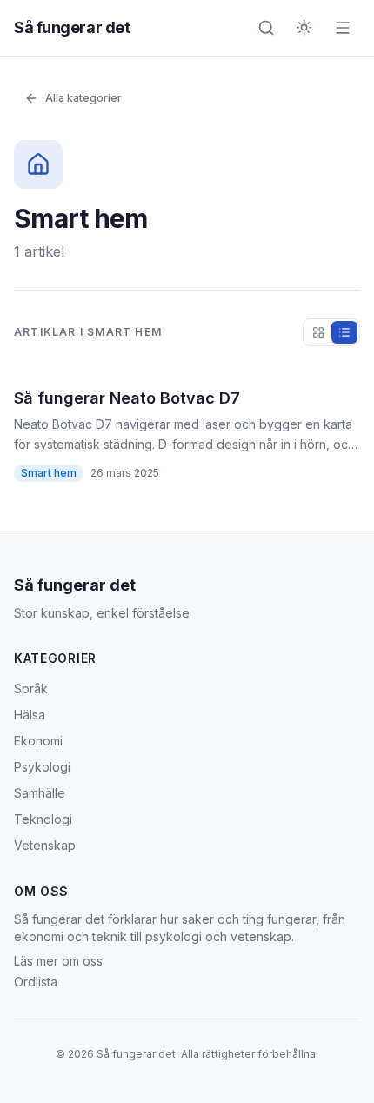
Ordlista (35, 981)
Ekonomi (38, 740)
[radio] (318, 332)
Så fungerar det (72, 27)
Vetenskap (45, 845)
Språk (31, 688)
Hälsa (29, 714)
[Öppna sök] (266, 27)
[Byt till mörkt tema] (304, 27)
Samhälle (39, 792)
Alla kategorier (83, 97)
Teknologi (43, 819)
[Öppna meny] (342, 27)
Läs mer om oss (58, 960)
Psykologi (42, 766)
